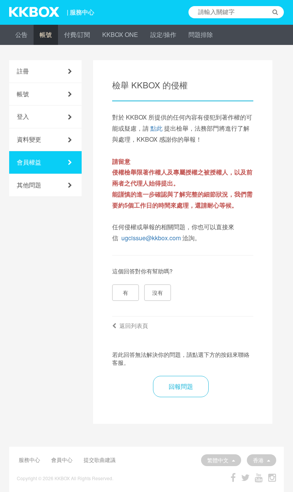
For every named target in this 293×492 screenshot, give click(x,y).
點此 (156, 128)
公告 (21, 34)
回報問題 (181, 386)
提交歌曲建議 (100, 459)
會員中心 (61, 459)
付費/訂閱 (77, 34)
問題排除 (200, 34)
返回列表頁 (133, 325)
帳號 (46, 34)
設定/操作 (163, 34)
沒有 (157, 292)
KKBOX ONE (120, 34)
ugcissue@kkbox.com (151, 237)
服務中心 (29, 459)
